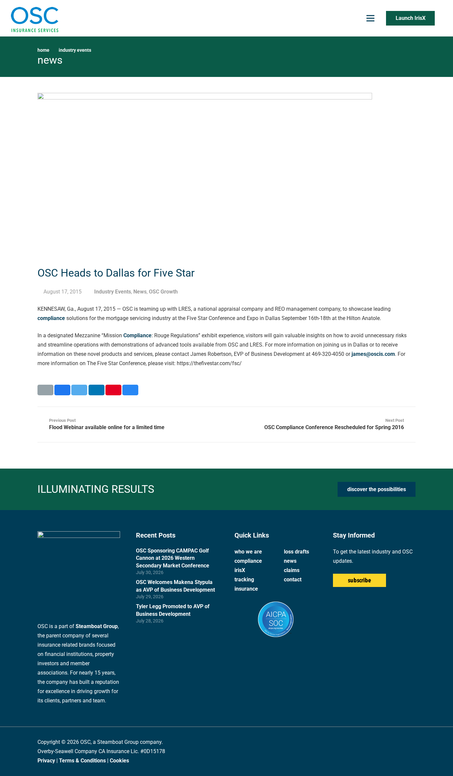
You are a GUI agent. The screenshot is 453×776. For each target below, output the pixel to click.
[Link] (34, 18)
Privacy (46, 760)
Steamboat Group (97, 626)
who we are (248, 552)
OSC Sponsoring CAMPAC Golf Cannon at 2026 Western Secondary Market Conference (172, 558)
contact (292, 579)
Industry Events (112, 292)
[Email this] (45, 390)
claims (291, 570)
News (140, 292)
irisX (239, 570)
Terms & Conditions (82, 760)
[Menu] (370, 18)
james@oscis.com (373, 354)
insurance (246, 589)
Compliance (137, 335)
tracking (244, 579)
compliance (51, 318)
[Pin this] (113, 390)
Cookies (119, 760)
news (290, 561)
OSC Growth (163, 292)
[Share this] (62, 390)
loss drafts (296, 552)
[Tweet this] (79, 390)
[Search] (441, 18)
